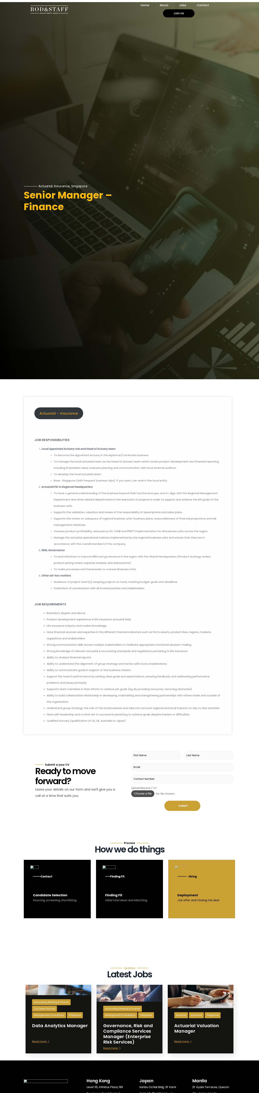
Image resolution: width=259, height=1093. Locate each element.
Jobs (182, 5)
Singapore (79, 186)
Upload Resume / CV (144, 788)
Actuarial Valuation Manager (196, 1028)
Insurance (62, 186)
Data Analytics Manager (60, 1025)
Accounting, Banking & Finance (51, 1002)
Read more (39, 1041)
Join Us (179, 13)
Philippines (75, 1015)
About (164, 5)
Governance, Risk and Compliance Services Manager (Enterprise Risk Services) (128, 1033)
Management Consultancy (49, 1015)
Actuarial (45, 186)
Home (145, 5)
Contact (203, 5)
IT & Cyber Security (44, 1008)
